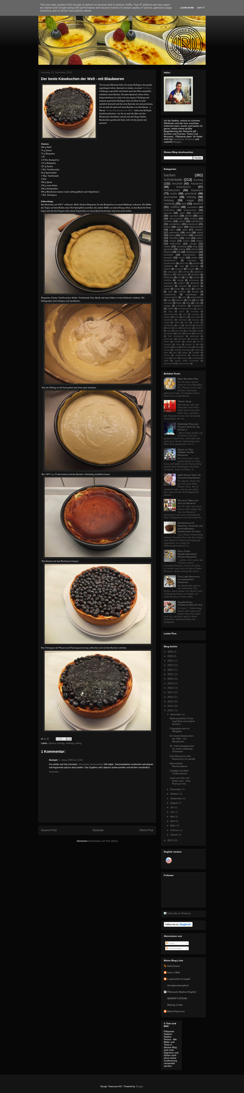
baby (170, 312)
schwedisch (197, 306)
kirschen (168, 303)
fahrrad (188, 333)
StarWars (174, 238)
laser (176, 347)
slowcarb (195, 355)
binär (169, 328)
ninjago (167, 306)
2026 (170, 651)
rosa (181, 266)
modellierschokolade (182, 350)
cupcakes (174, 215)
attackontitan (197, 297)
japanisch (198, 272)
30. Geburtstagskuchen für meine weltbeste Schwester (182, 749)
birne (177, 328)
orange (180, 280)
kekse (200, 232)
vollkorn (182, 292)
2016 (170, 697)
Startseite (98, 830)
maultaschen (170, 294)
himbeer (168, 221)
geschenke (170, 197)
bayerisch (198, 213)
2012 (170, 840)
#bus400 (199, 325)
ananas (200, 309)
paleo (166, 353)
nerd (200, 215)
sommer (199, 289)
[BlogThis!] (60, 739)
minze (188, 289)
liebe (188, 303)
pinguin (185, 353)
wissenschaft (169, 363)
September (176, 798)
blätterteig (168, 277)
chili (179, 277)
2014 (170, 706)
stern (172, 229)
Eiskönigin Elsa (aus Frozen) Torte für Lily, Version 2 (189, 427)
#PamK (167, 252)
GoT (201, 269)
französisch (183, 186)
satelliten (195, 353)
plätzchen (184, 263)
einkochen (169, 210)
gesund (168, 213)
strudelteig (196, 358)
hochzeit (168, 254)
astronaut (168, 283)
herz (198, 300)
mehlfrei (167, 280)
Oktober (174, 793)
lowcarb (191, 269)
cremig (185, 272)
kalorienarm (189, 254)
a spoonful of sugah (178, 979)
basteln (195, 292)
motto (173, 193)
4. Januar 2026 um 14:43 (70, 760)
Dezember (176, 714)
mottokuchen (172, 190)
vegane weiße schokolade (187, 361)
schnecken (181, 306)
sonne (166, 358)
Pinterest (189, 139)
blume (181, 312)
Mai (172, 816)
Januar (174, 834)
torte (170, 292)
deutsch (198, 203)
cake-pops (172, 272)
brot (184, 203)
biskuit (167, 227)
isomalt (189, 342)
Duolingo (146, 87)
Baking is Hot (175, 1004)
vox (179, 325)
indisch (195, 286)
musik (182, 257)
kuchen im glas (192, 344)
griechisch (182, 339)
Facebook (178, 139)
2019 (170, 683)
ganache (168, 249)
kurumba (167, 347)
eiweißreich (197, 221)
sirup (195, 246)
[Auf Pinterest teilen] (70, 739)
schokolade (173, 180)
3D (178, 252)
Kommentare (175, 948)
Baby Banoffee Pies (188, 378)
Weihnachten (196, 227)
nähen (176, 322)
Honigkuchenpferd (178, 985)
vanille (170, 309)
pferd (175, 353)
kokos (172, 235)
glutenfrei (194, 283)
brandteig (194, 312)
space (174, 358)
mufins (197, 350)
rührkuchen (181, 274)
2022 (170, 669)
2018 (170, 687)
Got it (201, 7)
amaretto (195, 274)
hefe (189, 300)
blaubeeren (192, 252)
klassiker (192, 260)
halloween (168, 286)
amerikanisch (170, 260)
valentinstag (168, 325)
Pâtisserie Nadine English (181, 992)
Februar (174, 830)
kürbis (179, 303)
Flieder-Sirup (184, 401)
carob (169, 331)
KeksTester (173, 966)
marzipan (195, 320)
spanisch (184, 358)
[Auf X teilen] (63, 739)
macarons (197, 183)
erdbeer (199, 229)
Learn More (187, 7)
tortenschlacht (170, 297)
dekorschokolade (171, 314)
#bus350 (188, 325)
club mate (179, 331)
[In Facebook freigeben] (67, 739)
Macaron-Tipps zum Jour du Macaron (188, 501)
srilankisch (192, 224)
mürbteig (69, 743)
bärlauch (179, 300)
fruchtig (60, 743)
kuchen (184, 235)
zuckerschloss (184, 363)
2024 (170, 660)
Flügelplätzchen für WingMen (180, 730)
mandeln (198, 235)
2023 (170, 665)
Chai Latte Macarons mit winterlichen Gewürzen (189, 579)
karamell (179, 269)
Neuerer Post (49, 830)
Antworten (54, 772)
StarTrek (194, 266)
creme (181, 221)
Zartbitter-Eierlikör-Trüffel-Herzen (179, 772)
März (173, 825)
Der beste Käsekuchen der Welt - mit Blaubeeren (182, 738)
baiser (200, 240)
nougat (166, 322)
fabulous (167, 317)
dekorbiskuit (169, 333)
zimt (184, 297)
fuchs (185, 317)
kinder (177, 289)
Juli (172, 807)
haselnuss (195, 339)
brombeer (199, 328)
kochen (196, 277)
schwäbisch (175, 224)
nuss (187, 238)
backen (52, 743)
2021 (170, 674)
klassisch (197, 190)
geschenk (191, 193)
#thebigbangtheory (185, 309)
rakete (167, 246)
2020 (170, 678)
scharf (186, 240)
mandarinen (168, 320)
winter (194, 257)
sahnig (78, 743)
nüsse (172, 240)
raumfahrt (192, 207)
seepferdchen (180, 355)
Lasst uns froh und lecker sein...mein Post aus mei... (180, 781)
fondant (194, 218)
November (176, 789)
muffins (174, 207)
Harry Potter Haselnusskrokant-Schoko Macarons (187, 554)
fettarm (167, 269)
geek (182, 213)
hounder (177, 342)
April (173, 821)
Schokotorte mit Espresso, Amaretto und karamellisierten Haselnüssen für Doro (190, 527)
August (174, 803)
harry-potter (195, 317)
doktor (179, 333)
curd (198, 331)
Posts (171, 943)
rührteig (191, 197)
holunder (183, 286)
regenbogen (191, 294)
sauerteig (181, 246)
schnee (167, 355)
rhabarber (168, 266)
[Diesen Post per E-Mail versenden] (57, 739)
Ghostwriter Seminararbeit (91, 764)
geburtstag (194, 336)
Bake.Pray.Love (176, 1011)
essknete (195, 314)
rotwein (196, 322)
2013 (170, 710)
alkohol (188, 215)
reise (186, 322)
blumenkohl (186, 328)
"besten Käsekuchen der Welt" (119, 110)
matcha (167, 350)
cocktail (190, 331)
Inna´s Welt (173, 972)
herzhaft (177, 183)
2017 (170, 692)
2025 (170, 656)
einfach (181, 283)
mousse (168, 257)
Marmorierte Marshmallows (178, 765)
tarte (188, 232)
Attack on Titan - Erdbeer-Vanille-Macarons (186, 452)
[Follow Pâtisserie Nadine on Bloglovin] (178, 926)
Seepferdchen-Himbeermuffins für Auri (190, 603)
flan (187, 277)
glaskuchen (168, 339)
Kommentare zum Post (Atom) (103, 841)
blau (169, 300)
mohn (197, 303)
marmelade (182, 320)
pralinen (196, 263)
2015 (170, 701)
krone (178, 344)
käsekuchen (169, 263)
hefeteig (169, 200)
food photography (176, 336)
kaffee (167, 289)
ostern (199, 238)
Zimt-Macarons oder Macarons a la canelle (182, 757)
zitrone (194, 249)
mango (193, 243)
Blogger (177, 141)
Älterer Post (146, 830)
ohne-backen (176, 218)
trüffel (166, 361)
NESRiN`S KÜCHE (177, 998)
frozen (176, 317)
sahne (180, 227)
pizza (169, 274)
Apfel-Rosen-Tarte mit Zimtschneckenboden (189, 476)
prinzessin (194, 280)
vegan (190, 200)
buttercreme (190, 210)
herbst (166, 342)
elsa (184, 314)
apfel (184, 229)
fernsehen (199, 333)
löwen (198, 347)
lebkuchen (175, 243)
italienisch (174, 232)
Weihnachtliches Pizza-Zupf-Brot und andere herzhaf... (182, 721)
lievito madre (187, 347)
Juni (172, 812)
